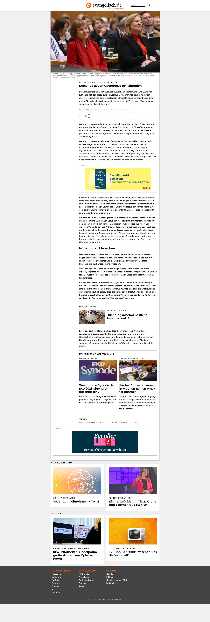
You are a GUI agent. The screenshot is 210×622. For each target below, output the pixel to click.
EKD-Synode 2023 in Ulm (107, 422)
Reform (137, 422)
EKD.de (109, 577)
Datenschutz (108, 599)
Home (81, 116)
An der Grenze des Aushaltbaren (71, 549)
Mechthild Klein (109, 110)
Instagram (56, 577)
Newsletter (84, 577)
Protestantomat (86, 580)
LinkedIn (56, 592)
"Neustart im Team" (117, 311)
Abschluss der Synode (131, 359)
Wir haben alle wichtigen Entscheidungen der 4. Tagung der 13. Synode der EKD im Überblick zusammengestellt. (98, 399)
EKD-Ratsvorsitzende (87, 422)
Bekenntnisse (125, 110)
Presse (99, 599)
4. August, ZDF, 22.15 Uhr (122, 549)
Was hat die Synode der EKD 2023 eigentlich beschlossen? (97, 388)
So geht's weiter (88, 359)
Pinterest (56, 583)
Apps (81, 586)
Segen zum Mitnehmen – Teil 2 (76, 501)
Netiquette (91, 599)
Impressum (118, 599)
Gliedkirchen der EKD (116, 580)
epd (117, 110)
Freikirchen (111, 583)
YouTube (56, 580)
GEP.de (109, 574)
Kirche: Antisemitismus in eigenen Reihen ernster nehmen (137, 388)
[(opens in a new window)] (118, 179)
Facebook (56, 574)
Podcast (83, 583)
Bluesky (55, 586)
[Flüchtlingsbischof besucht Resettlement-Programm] (92, 317)
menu (54, 5)
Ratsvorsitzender (125, 422)
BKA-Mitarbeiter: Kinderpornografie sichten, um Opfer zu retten (76, 555)
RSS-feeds (84, 574)
